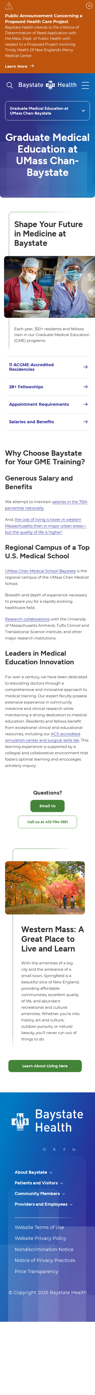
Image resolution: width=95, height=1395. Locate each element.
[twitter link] (54, 1149)
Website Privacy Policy (40, 1238)
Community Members (38, 1193)
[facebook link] (64, 1149)
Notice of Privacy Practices (45, 1260)
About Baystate (31, 1172)
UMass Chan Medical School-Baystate (40, 570)
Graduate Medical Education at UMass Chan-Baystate (39, 111)
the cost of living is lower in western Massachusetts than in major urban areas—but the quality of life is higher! (46, 526)
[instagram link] (44, 1149)
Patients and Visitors (37, 1183)
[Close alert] (89, 6)
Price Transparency (36, 1271)
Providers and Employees (41, 1204)
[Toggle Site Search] (9, 85)
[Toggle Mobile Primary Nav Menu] (85, 85)
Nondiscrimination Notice (44, 1249)
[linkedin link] (74, 1149)
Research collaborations (27, 619)
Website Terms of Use (39, 1227)
